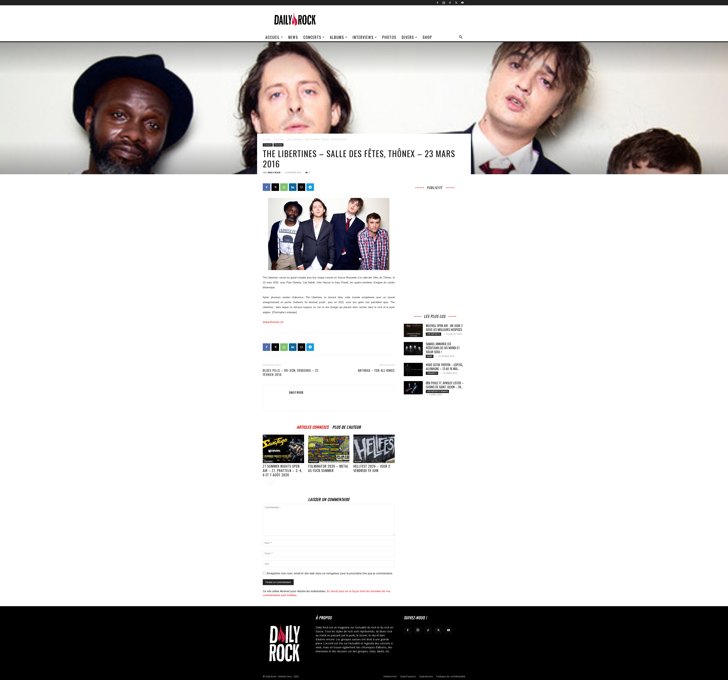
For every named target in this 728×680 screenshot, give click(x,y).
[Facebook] (437, 2)
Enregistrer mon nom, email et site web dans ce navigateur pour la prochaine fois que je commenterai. (330, 573)
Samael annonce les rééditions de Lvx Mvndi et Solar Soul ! (443, 348)
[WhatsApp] (284, 187)
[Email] (301, 187)
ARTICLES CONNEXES (313, 426)
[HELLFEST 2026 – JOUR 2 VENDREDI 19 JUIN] (374, 449)
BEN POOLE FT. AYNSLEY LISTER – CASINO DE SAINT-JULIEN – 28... (445, 385)
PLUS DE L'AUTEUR (346, 426)
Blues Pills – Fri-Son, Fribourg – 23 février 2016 (290, 372)
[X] (456, 2)
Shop (427, 37)
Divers (408, 37)
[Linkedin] (293, 187)
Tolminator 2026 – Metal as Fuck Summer (328, 468)
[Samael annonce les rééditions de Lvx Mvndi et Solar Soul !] (413, 348)
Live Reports (433, 334)
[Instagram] (443, 2)
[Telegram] (310, 187)
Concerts (312, 37)
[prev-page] (265, 483)
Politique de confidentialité (450, 676)
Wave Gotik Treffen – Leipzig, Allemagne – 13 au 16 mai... (444, 366)
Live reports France (437, 391)
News (293, 37)
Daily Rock (274, 172)
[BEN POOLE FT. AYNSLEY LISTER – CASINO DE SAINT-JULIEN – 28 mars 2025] (413, 387)
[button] (460, 37)
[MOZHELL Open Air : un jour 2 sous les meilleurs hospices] (413, 330)
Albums (337, 37)
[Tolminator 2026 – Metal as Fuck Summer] (328, 449)
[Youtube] (462, 2)
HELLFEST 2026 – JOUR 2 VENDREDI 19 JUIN (371, 468)
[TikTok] (450, 2)
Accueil (272, 37)
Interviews (363, 37)
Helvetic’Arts (390, 676)
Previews (278, 144)
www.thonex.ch (273, 322)
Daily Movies (426, 676)
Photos (389, 37)
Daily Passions (408, 676)
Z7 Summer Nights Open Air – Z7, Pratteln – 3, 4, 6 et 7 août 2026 (282, 470)
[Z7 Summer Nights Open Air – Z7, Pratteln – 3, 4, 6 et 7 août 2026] (283, 449)
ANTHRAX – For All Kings (376, 370)
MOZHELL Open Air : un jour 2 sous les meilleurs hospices (444, 327)
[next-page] (271, 483)
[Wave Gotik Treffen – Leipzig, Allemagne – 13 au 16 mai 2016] (413, 369)
